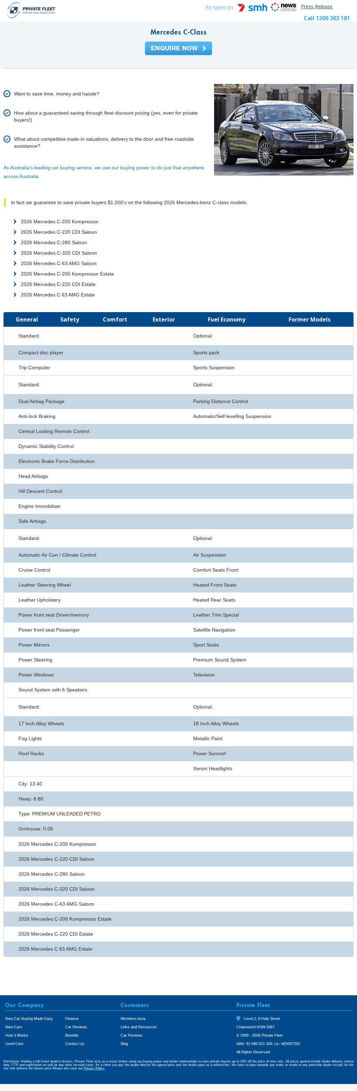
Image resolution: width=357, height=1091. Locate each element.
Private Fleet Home (31, 10)
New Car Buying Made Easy (29, 1018)
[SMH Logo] (253, 10)
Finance (72, 1018)
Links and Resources (139, 1027)
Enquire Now (178, 48)
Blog (124, 1044)
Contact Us (74, 1044)
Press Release (317, 6)
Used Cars (14, 1044)
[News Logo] (283, 10)
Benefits (72, 1035)
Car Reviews (76, 1027)
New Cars (13, 1027)
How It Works (16, 1035)
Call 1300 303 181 (327, 18)
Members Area (133, 1018)
